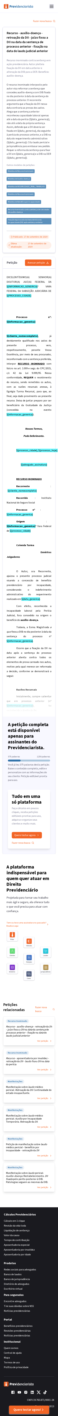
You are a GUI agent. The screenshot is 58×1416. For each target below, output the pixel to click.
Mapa (7, 1357)
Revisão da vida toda (15, 1225)
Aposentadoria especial (17, 1244)
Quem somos (11, 1348)
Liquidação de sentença (16, 1230)
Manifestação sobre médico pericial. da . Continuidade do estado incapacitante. (29, 1090)
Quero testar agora (24, 835)
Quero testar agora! (27, 1410)
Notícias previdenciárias (17, 1310)
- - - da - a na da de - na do (29, 1031)
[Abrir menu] (51, 6)
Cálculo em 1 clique (14, 1220)
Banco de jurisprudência (17, 1279)
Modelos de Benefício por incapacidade (24, 202)
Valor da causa (11, 1235)
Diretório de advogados (16, 1284)
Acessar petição (36, 262)
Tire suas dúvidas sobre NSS (19, 1306)
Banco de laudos (13, 1274)
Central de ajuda (13, 1352)
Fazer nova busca (42, 21)
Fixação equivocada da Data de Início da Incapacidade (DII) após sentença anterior (25, 221)
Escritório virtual (13, 1288)
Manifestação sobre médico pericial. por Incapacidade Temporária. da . (24, 1118)
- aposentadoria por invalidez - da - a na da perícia (27, 1061)
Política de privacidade (16, 1367)
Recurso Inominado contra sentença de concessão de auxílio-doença (28, 211)
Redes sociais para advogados (20, 1269)
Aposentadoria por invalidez (19, 1249)
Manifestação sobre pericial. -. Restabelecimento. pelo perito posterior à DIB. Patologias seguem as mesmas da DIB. (27, 1178)
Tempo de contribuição (16, 1240)
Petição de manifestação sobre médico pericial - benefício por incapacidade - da (26, 1147)
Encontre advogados (15, 1301)
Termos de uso (12, 1362)
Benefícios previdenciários (18, 1326)
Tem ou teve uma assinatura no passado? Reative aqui (26, 924)
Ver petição (42, 1041)
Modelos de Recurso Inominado (20, 171)
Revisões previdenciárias (17, 1330)
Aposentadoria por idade (17, 1254)
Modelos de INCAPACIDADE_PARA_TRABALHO (26, 186)
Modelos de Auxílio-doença (19, 179)
